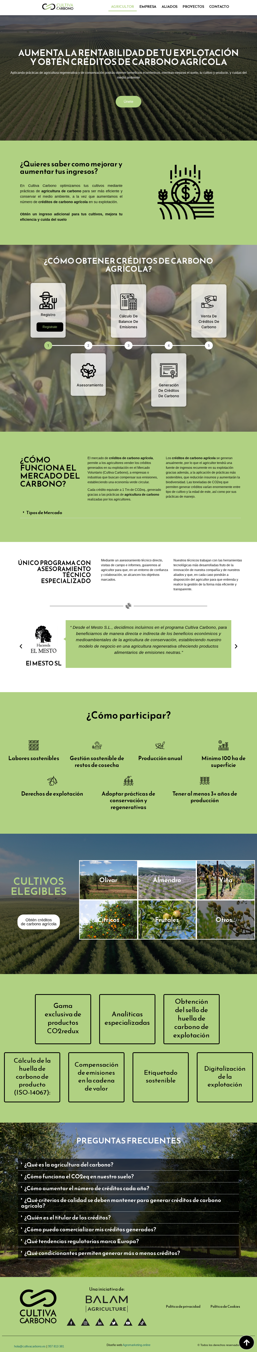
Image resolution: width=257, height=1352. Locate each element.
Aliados (169, 6)
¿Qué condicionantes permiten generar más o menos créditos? (102, 1253)
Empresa (147, 6)
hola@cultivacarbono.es (30, 1346)
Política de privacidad (183, 1306)
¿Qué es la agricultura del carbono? (68, 1164)
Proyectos (193, 6)
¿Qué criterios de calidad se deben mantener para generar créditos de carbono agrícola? (121, 1203)
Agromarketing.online (136, 1345)
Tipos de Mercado (44, 512)
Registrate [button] (50, 327)
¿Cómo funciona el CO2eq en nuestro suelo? (79, 1176)
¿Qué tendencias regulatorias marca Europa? (81, 1241)
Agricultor (122, 6)
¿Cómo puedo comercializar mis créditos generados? (90, 1229)
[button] (130, 512)
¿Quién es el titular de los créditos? (67, 1217)
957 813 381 (56, 1346)
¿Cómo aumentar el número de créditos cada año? (86, 1188)
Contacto (219, 6)
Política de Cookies (225, 1306)
